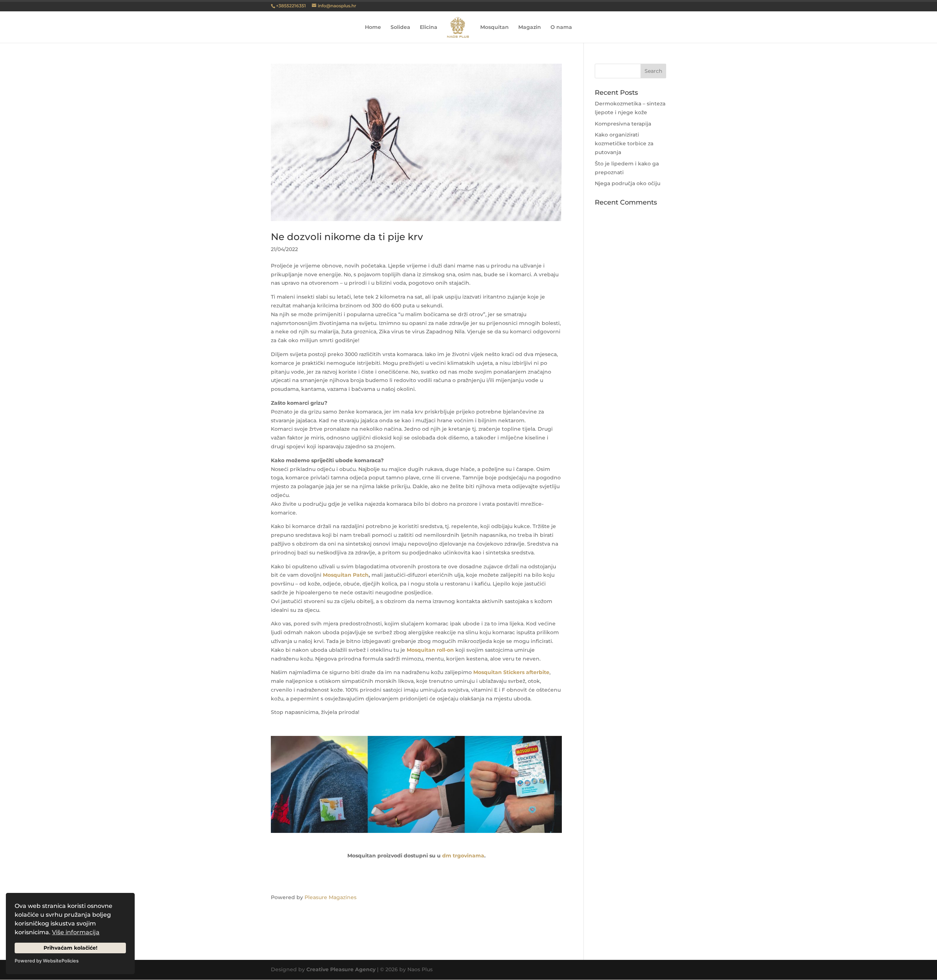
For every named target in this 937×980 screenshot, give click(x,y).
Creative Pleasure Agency (341, 969)
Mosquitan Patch (346, 575)
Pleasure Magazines (330, 897)
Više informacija (76, 932)
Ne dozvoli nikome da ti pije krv (347, 237)
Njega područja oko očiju (627, 183)
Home (373, 27)
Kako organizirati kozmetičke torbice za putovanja (624, 143)
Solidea (400, 27)
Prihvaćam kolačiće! (70, 948)
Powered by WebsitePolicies (47, 961)
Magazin (529, 27)
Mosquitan (494, 27)
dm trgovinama (463, 855)
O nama (561, 27)
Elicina (428, 27)
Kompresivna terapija (623, 123)
